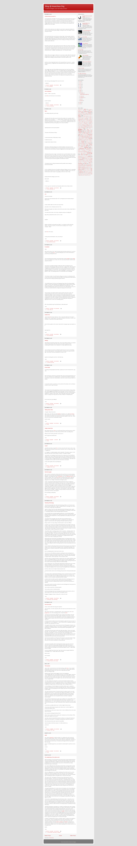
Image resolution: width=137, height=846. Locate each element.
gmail (91, 130)
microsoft (49, 497)
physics (79, 149)
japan (80, 137)
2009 (80, 87)
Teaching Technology (49, 502)
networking (83, 145)
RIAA (90, 154)
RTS (90, 155)
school (86, 156)
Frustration (47, 246)
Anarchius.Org (47, 11)
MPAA (86, 143)
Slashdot (59, 413)
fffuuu (88, 125)
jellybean (83, 137)
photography (89, 148)
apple (82, 112)
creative (79, 120)
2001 (80, 103)
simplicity (79, 158)
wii (80, 173)
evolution (79, 124)
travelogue (83, 166)
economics (90, 122)
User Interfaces (48, 91)
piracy (90, 149)
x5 (89, 174)
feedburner (84, 125)
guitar (89, 131)
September (82, 97)
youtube (83, 175)
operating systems (80, 147)
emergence (85, 123)
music (89, 143)
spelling (87, 159)
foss (48, 86)
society (80, 159)
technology (55, 599)
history (80, 132)
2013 (80, 81)
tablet (90, 162)
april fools (85, 112)
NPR (86, 146)
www (87, 174)
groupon (85, 131)
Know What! (47, 367)
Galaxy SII (89, 129)
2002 (80, 102)
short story (87, 157)
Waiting (46, 340)
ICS (90, 133)
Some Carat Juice (85, 55)
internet (87, 136)
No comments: (56, 85)
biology (87, 114)
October (81, 96)
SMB (86, 158)
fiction (91, 125)
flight (82, 127)
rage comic (83, 153)
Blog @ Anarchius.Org (54, 6)
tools (84, 165)
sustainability (85, 161)
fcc (80, 125)
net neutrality (83, 144)
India (85, 134)
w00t (46, 735)
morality (79, 143)
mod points (60, 476)
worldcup (84, 174)
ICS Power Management (87, 30)
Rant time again (48, 472)
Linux (79, 139)
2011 (80, 84)
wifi (78, 173)
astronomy (79, 113)
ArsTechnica (72, 413)
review (53, 466)
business (48, 730)
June (81, 99)
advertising (84, 110)
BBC (82, 114)
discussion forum (70, 476)
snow (88, 158)
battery (79, 114)
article (66, 612)
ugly (91, 167)
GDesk (83, 130)
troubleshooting (81, 167)
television (90, 163)
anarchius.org (49, 362)
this (47, 95)
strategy (90, 160)
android (85, 111)
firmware (85, 126)
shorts (90, 157)
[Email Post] (60, 85)
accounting (89, 109)
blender (90, 114)
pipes (87, 149)
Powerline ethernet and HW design (87, 16)
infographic (90, 134)
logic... (46, 111)
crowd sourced (88, 120)
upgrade (83, 168)
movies (83, 143)
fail (89, 124)
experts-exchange (59, 821)
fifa (79, 126)
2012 (80, 83)
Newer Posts (48, 835)
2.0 (78, 109)
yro (52, 309)
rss (88, 155)
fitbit (89, 126)
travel (79, 166)
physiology (83, 149)
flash (79, 127)
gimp (88, 130)
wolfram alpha (90, 173)
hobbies (84, 132)
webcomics (81, 172)
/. (71, 611)
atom (86, 113)
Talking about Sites (49, 409)
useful (88, 168)
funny (84, 128)
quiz (78, 153)
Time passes (47, 665)
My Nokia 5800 (80, 49)
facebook (87, 124)
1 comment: (56, 439)
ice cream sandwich (85, 133)
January (81, 100)
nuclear (90, 146)
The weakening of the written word (52, 757)
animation (90, 111)
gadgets (48, 466)
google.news (47, 612)
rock (81, 155)
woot (67, 668)
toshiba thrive (89, 165)
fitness (91, 126)
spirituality (90, 159)
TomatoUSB (80, 165)
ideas (79, 134)
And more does (48, 604)
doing (74, 258)
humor (91, 132)
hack (91, 131)
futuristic (89, 128)
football (85, 127)
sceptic (83, 156)
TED (86, 163)
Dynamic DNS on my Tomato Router (86, 24)
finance (82, 126)
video (91, 169)
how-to (88, 132)
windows (53, 241)
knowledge (90, 137)
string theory (80, 161)
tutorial (86, 167)
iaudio (80, 133)
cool (86, 119)
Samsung (79, 156)
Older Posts (73, 835)
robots (79, 155)
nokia (82, 146)
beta (84, 114)
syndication (85, 162)
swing (88, 161)
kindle (86, 137)
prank (79, 150)
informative (87, 135)
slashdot (65, 821)
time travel (83, 164)
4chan (82, 109)
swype (91, 161)
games (79, 130)
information (81, 135)
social (91, 158)
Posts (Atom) (51, 837)
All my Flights (85, 36)
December (82, 93)
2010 (80, 85)
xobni (91, 174)
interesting (83, 136)
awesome (89, 113)
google (63, 811)
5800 (85, 109)
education (80, 123)
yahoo (80, 175)
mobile (82, 142)
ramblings (51, 86)
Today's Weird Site (49, 428)
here (47, 231)
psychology (86, 151)
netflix (87, 144)
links (48, 335)
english (90, 123)
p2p (91, 147)
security (54, 497)
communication (50, 832)
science (89, 156)
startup (80, 160)
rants (50, 309)
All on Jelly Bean (85, 43)
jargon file (51, 737)
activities (79, 110)
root (84, 155)
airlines (89, 110)
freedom (79, 128)
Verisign (67, 258)
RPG (86, 155)
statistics (83, 160)
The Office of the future (82, 73)
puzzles (90, 151)
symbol (81, 162)
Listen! (46, 445)
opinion (86, 147)
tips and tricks (49, 241)
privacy (89, 150)
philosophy (51, 335)
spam (84, 159)
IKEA (83, 134)
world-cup (80, 174)
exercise (83, 124)
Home (60, 835)
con (45, 194)
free (90, 127)
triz (87, 166)
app (79, 112)
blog (53, 362)
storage (87, 160)
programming (80, 151)
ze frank (88, 175)
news (48, 309)
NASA (79, 144)
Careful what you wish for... (50, 16)
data (82, 121)
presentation (84, 150)
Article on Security (81, 68)
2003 (80, 91)
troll (90, 166)
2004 (80, 90)
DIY (88, 121)
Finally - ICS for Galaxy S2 (87, 61)
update (79, 168)
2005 (80, 88)
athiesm (83, 113)
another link (47, 314)
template (79, 164)
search (79, 157)
